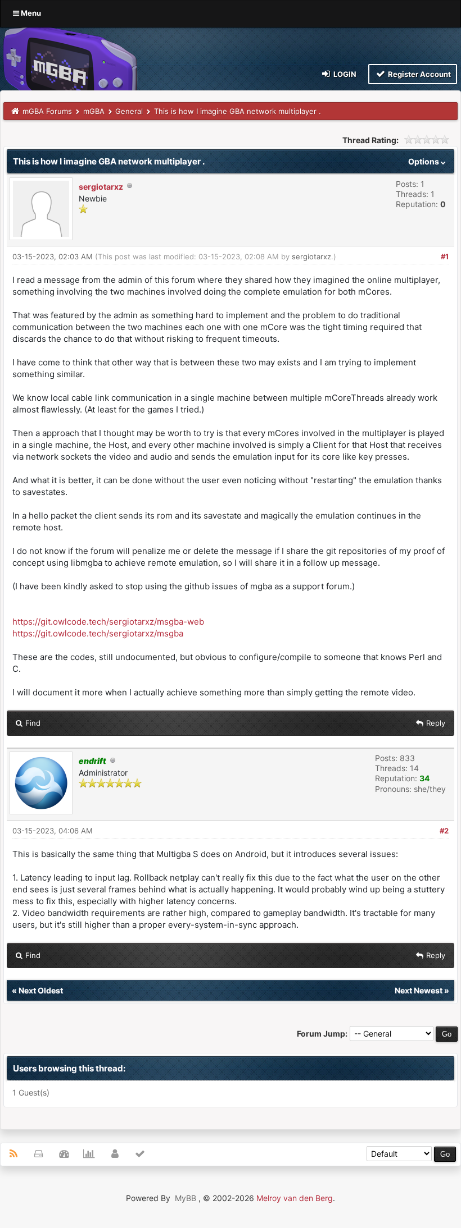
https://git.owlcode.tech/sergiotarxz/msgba (97, 633)
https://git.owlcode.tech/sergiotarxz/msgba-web (108, 621)
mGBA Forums (47, 111)
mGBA (94, 111)
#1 (445, 256)
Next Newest (418, 990)
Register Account (418, 74)
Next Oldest (41, 990)
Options (424, 161)
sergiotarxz (101, 186)
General (129, 111)
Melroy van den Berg (294, 1198)
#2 (444, 830)
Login (344, 74)
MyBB (185, 1198)
